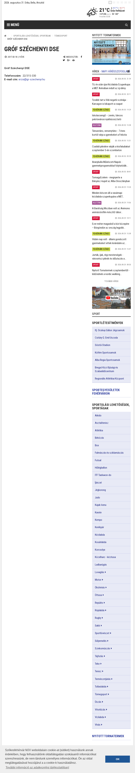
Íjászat (98, 482)
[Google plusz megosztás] (68, 60)
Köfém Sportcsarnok (105, 352)
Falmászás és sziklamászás (109, 452)
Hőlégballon (101, 467)
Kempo (98, 519)
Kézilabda (100, 534)
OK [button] (118, 759)
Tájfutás (99, 656)
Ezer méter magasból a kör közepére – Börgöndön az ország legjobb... (110, 225)
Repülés (99, 602)
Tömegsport (60, 35)
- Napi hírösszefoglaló (115, 71)
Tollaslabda (100, 686)
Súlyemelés (101, 640)
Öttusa (98, 595)
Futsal (98, 460)
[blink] (129, 2)
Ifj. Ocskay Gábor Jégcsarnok (110, 330)
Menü (14, 25)
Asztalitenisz (101, 422)
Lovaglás (99, 572)
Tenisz (98, 671)
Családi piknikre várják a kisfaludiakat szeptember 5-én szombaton (111, 148)
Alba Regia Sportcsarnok (107, 360)
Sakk (97, 625)
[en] (114, 2)
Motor (98, 579)
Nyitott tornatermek (108, 736)
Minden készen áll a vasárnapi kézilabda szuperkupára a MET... (108, 194)
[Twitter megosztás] (64, 60)
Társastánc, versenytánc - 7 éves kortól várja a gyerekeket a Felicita (109, 132)
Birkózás (99, 437)
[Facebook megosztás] (81, 57)
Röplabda (99, 610)
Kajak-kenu (100, 504)
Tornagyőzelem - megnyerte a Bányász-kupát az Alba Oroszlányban (111, 179)
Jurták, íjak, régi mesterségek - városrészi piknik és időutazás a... (109, 256)
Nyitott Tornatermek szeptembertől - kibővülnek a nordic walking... (111, 272)
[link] (111, 52)
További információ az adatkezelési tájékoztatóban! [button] (37, 767)
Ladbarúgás (101, 564)
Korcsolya (100, 549)
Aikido (98, 415)
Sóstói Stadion (102, 345)
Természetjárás (103, 679)
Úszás (98, 701)
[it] (125, 2)
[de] (122, 2)
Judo (97, 497)
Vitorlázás (100, 709)
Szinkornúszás (102, 648)
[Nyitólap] (5, 35)
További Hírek (111, 281)
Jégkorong (100, 490)
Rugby (98, 617)
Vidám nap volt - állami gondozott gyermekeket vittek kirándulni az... (109, 241)
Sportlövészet (102, 633)
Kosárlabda (100, 542)
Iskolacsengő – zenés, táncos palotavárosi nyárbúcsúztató (107, 117)
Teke (97, 663)
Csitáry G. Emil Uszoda (106, 337)
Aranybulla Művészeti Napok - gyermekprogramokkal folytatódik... (110, 163)
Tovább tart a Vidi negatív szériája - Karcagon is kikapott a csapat (109, 101)
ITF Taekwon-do (103, 475)
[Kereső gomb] (126, 24)
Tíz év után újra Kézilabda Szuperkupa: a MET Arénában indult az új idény (111, 86)
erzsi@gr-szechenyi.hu (32, 79)
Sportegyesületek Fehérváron (106, 391)
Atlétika (99, 430)
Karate (98, 512)
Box (97, 445)
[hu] (110, 2)
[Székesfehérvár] (36, 12)
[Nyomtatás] (73, 60)
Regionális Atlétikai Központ (109, 378)
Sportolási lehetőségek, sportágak (32, 35)
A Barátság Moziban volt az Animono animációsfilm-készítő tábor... (111, 210)
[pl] (118, 2)
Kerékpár (99, 527)
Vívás (97, 724)
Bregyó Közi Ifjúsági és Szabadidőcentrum (106, 369)
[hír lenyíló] (128, 71)
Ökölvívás (100, 587)
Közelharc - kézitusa (105, 557)
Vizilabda (99, 717)
